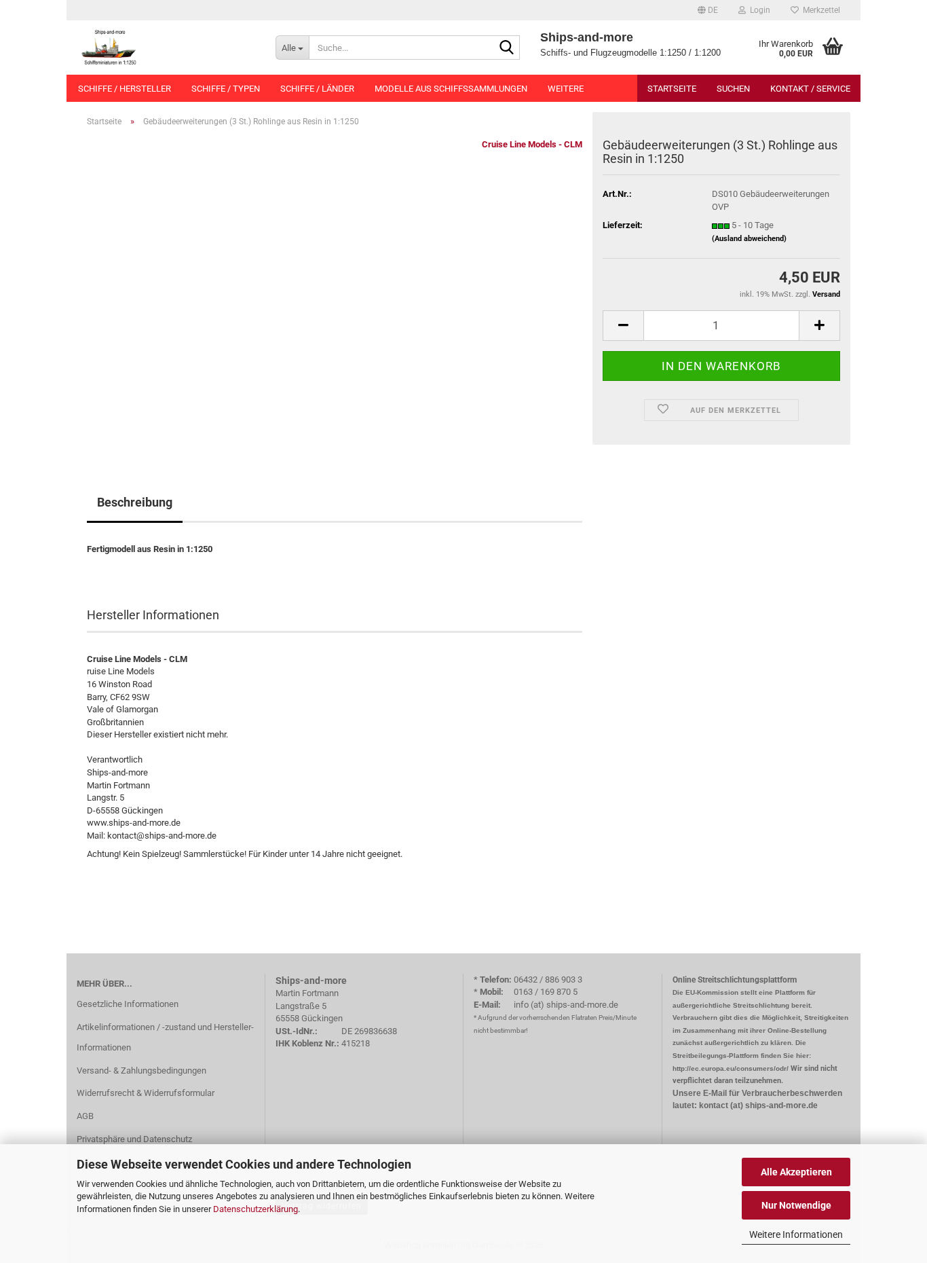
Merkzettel (819, 10)
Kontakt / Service (810, 89)
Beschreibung (134, 502)
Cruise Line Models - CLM (532, 144)
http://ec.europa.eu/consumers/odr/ (731, 1068)
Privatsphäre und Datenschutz (134, 1139)
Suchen (733, 89)
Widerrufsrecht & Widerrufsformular (145, 1093)
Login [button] (758, 10)
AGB (85, 1116)
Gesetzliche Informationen (127, 1004)
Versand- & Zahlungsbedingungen (141, 1070)
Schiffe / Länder (317, 89)
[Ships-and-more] (166, 47)
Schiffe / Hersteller (124, 89)
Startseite (671, 89)
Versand (826, 294)
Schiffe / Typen (225, 89)
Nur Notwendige (796, 1205)
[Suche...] (507, 48)
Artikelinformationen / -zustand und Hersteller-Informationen (165, 1037)
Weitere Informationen (796, 1234)
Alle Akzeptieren (796, 1172)
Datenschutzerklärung (255, 1209)
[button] (707, 10)
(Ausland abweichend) (749, 238)
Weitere (566, 89)
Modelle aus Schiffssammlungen (451, 89)
